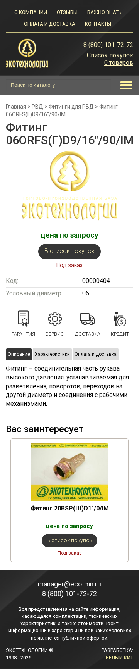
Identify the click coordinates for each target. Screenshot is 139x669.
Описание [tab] (19, 354)
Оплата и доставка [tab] (96, 354)
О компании (30, 12)
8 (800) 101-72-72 (108, 44)
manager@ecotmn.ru (69, 584)
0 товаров (118, 62)
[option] (69, 500)
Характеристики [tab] (52, 354)
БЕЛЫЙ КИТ (119, 657)
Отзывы (67, 12)
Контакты (98, 24)
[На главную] (27, 53)
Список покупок (110, 55)
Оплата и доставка (49, 24)
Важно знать (104, 12)
